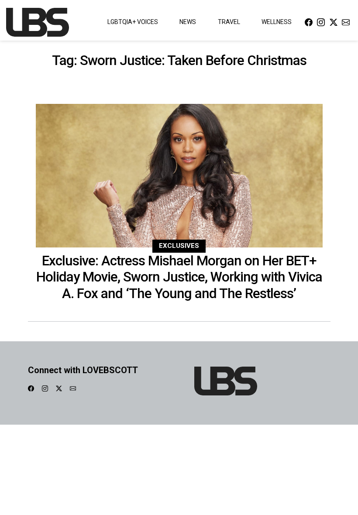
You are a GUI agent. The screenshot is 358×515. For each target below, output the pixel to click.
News (187, 21)
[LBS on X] (333, 22)
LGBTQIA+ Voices (132, 21)
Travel (229, 21)
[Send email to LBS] (346, 22)
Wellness (277, 21)
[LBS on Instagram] (321, 22)
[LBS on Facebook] (309, 22)
